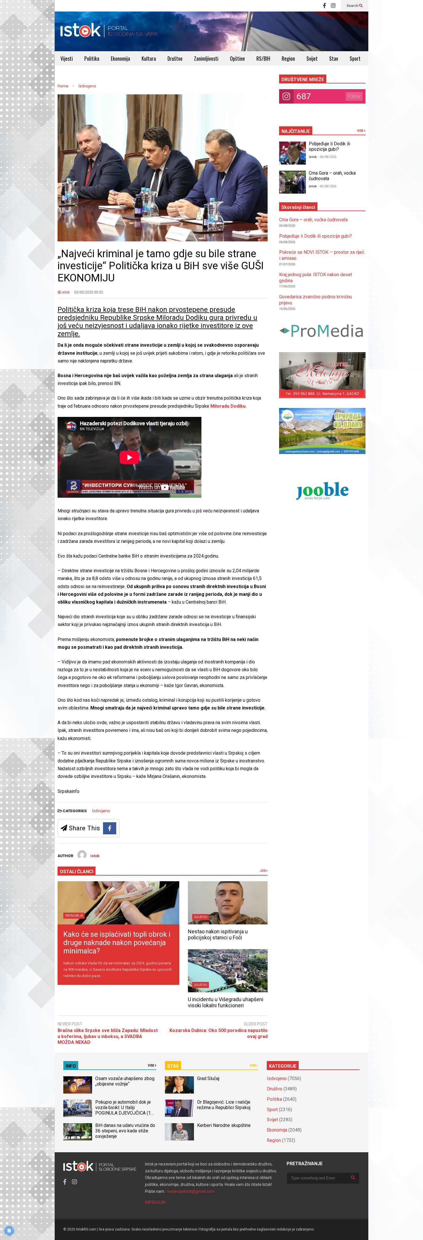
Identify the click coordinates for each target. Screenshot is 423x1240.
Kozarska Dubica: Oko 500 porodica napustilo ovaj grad (218, 1033)
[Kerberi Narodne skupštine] (179, 1131)
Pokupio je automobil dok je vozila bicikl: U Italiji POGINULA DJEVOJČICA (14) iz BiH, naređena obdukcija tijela (125, 1113)
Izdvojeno (101, 810)
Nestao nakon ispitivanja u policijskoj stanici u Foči (218, 934)
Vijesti (66, 58)
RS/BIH (263, 58)
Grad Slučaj (208, 1078)
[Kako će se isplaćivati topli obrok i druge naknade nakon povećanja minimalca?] (118, 902)
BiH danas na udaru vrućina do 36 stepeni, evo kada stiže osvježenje (125, 1131)
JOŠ (263, 870)
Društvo (174, 58)
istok (65, 292)
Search (352, 6)
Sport (355, 58)
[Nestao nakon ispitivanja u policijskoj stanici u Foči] (228, 902)
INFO (71, 1066)
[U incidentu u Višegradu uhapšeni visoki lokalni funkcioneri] (228, 970)
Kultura (149, 58)
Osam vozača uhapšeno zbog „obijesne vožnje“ (125, 1081)
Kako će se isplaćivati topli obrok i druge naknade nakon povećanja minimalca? (116, 942)
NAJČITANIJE (295, 131)
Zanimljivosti (206, 58)
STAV (173, 1066)
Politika (91, 58)
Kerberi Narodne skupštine (224, 1125)
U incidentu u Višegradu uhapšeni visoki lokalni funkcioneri (225, 1002)
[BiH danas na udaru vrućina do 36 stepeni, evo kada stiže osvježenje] (77, 1131)
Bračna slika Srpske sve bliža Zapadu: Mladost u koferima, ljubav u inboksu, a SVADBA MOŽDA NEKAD (108, 1036)
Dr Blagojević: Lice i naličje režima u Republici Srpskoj (224, 1104)
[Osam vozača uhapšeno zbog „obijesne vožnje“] (77, 1085)
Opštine (237, 58)
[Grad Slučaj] (179, 1085)
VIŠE (360, 130)
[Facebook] (324, 6)
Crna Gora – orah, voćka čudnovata (313, 219)
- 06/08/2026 (327, 157)
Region (288, 58)
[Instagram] (333, 6)
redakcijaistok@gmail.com (191, 1191)
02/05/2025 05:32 (88, 292)
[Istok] (109, 31)
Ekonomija (120, 58)
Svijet (312, 58)
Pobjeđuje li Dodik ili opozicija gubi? (329, 146)
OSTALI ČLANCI (76, 871)
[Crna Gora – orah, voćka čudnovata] (292, 182)
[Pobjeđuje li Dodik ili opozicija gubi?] (292, 153)
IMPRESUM (155, 1202)
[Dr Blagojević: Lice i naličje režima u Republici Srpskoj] (179, 1108)
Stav (333, 58)
